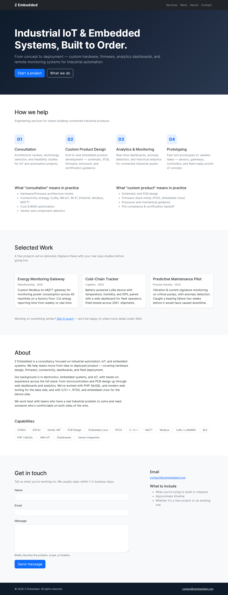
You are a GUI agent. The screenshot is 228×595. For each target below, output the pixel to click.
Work (183, 5)
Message (21, 521)
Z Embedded (26, 5)
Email (18, 505)
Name (18, 490)
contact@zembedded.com (168, 477)
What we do (60, 73)
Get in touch (65, 318)
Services (171, 5)
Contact (206, 5)
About (194, 5)
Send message (30, 564)
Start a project (30, 73)
